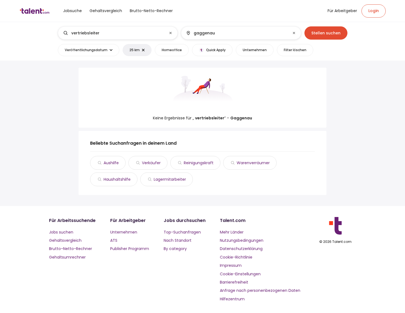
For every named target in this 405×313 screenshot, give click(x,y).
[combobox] (117, 33)
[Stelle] (113, 33)
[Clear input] (170, 33)
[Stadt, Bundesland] (236, 33)
